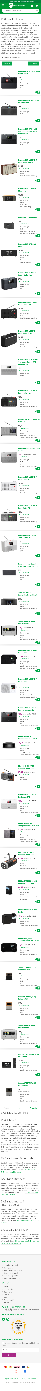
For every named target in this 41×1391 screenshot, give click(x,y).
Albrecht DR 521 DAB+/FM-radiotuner (28, 1055)
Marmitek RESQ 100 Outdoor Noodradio (26, 767)
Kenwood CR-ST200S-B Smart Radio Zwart (27, 274)
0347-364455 (20, 1307)
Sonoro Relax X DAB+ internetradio (26, 622)
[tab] (20, 64)
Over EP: (5, 1283)
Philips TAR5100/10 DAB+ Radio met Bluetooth (28, 882)
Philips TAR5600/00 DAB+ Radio (28, 911)
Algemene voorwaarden (12, 1379)
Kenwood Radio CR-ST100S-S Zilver (29, 449)
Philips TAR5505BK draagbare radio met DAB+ (29, 824)
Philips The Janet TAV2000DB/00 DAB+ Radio (28, 940)
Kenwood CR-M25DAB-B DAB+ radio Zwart (27, 303)
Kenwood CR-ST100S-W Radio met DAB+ (27, 796)
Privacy (24, 1379)
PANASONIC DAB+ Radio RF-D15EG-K (29, 420)
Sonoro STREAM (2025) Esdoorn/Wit (27, 998)
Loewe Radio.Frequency (27, 217)
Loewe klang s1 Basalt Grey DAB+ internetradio (28, 565)
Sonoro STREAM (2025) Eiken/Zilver (27, 1084)
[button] (7, 63)
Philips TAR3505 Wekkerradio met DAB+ (27, 737)
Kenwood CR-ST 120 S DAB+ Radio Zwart (29, 72)
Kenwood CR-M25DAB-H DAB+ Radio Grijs (27, 332)
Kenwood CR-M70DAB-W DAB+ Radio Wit (27, 507)
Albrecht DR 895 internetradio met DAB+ (28, 594)
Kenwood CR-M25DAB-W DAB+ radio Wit (27, 478)
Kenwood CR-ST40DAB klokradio (27, 190)
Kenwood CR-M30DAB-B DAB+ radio (27, 651)
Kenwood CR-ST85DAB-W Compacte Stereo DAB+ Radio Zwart (28, 362)
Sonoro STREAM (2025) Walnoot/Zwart (27, 968)
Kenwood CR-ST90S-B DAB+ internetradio (29, 101)
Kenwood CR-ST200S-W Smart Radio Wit (27, 536)
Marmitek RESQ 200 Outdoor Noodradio (26, 853)
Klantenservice (8, 1261)
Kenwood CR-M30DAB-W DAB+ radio (27, 680)
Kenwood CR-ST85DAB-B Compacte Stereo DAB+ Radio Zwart (27, 131)
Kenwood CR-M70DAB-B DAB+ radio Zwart (27, 392)
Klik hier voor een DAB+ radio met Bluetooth (19, 1171)
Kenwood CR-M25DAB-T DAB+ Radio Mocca (27, 161)
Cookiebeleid (32, 1379)
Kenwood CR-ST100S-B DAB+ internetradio (27, 709)
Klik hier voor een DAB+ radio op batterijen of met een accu (20, 1242)
